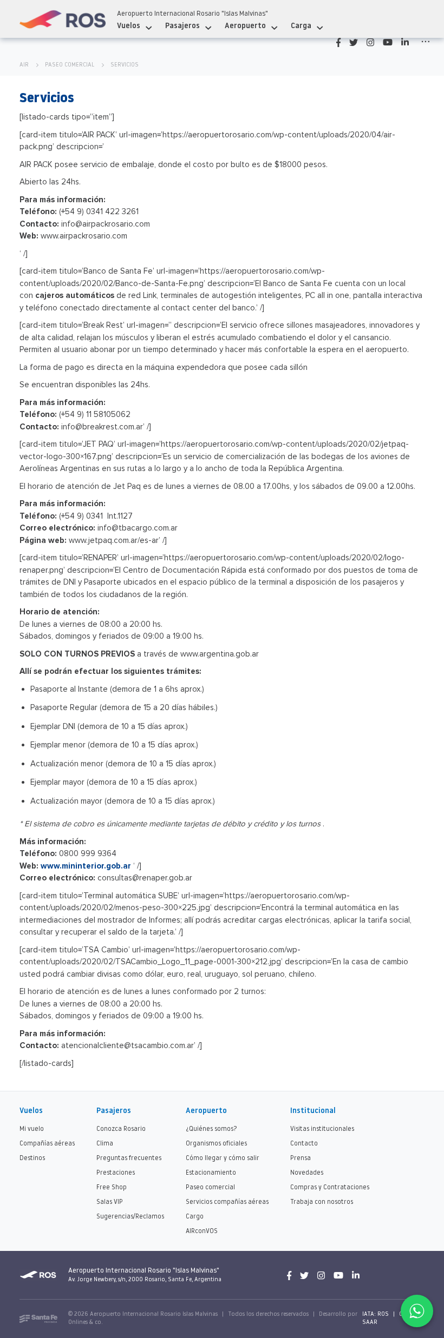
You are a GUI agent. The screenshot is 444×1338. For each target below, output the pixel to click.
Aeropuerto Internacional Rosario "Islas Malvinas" (192, 13)
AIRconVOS (202, 1231)
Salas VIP (109, 1202)
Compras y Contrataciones (329, 1187)
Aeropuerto (245, 26)
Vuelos (128, 26)
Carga (301, 26)
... (425, 39)
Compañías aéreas (47, 1144)
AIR (24, 65)
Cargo (195, 1217)
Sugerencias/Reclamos (130, 1217)
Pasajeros (182, 26)
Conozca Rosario (121, 1129)
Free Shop (111, 1187)
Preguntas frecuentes (128, 1158)
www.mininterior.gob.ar (86, 866)
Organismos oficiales (216, 1144)
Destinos (32, 1158)
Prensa (300, 1158)
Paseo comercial (69, 65)
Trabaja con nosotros (321, 1202)
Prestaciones (115, 1173)
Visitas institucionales (322, 1129)
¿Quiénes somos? (211, 1129)
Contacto (304, 1144)
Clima (104, 1144)
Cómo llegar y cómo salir (222, 1158)
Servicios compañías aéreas (227, 1202)
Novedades (306, 1173)
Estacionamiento (211, 1173)
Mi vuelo (31, 1129)
